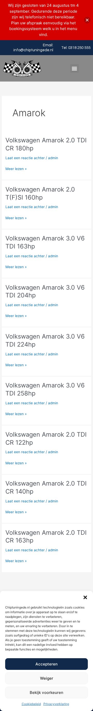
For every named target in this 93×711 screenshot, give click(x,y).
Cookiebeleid (31, 704)
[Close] (87, 20)
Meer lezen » (16, 168)
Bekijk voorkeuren (46, 692)
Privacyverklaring (56, 704)
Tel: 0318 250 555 (75, 48)
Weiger (46, 678)
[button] (85, 597)
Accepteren (46, 664)
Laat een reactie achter (25, 158)
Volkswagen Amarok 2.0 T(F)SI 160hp (40, 193)
